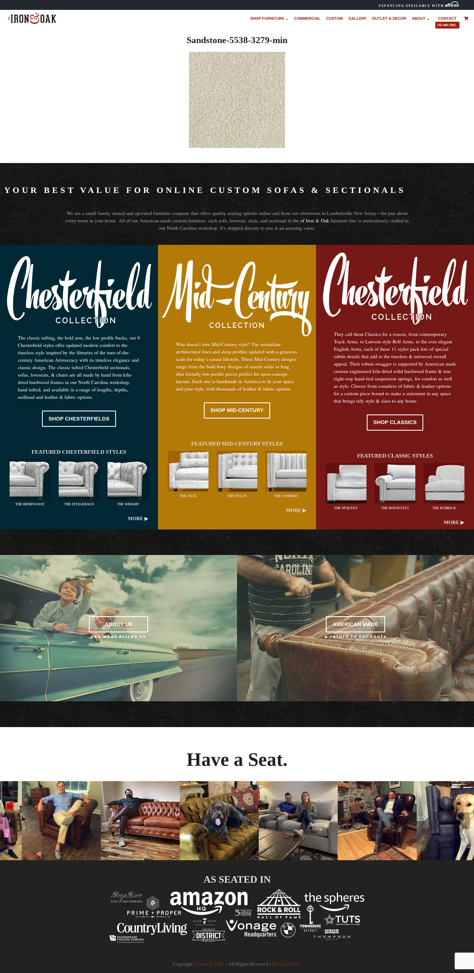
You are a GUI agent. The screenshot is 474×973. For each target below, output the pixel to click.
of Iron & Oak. (209, 963)
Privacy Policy (286, 963)
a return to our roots (356, 636)
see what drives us (118, 636)
